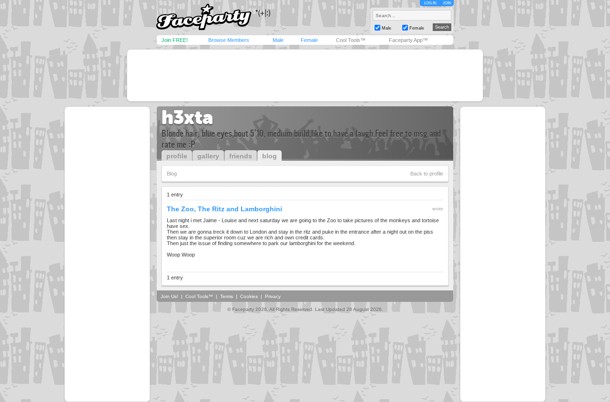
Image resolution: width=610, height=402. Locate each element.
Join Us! (169, 296)
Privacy (273, 296)
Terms (226, 296)
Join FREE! (175, 40)
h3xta (187, 117)
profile (176, 156)
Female (309, 40)
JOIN (447, 3)
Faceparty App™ (408, 40)
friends (240, 156)
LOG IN (430, 3)
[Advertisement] (305, 75)
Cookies (249, 296)
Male (278, 40)
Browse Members (228, 40)
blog (269, 156)
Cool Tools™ (351, 40)
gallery (208, 156)
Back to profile (426, 173)
